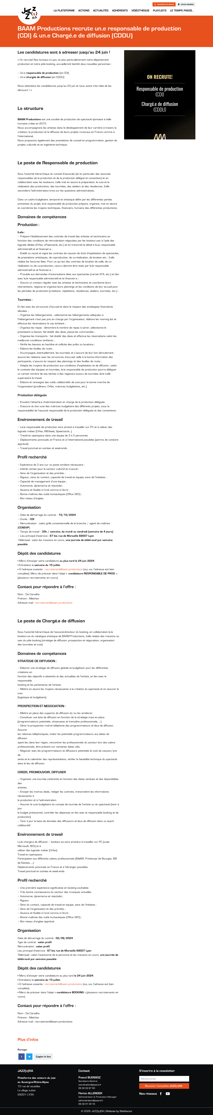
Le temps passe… (182, 10)
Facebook (161, 1094)
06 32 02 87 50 (86, 1088)
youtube (168, 1094)
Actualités (101, 10)
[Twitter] (29, 1056)
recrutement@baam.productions (64, 569)
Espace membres (187, 4)
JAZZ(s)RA (29, 13)
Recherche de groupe (165, 4)
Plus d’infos (28, 1040)
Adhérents (120, 10)
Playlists (160, 10)
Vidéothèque (140, 10)
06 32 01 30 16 (86, 1104)
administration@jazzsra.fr (90, 1100)
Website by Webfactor (119, 1111)
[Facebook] (21, 1056)
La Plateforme (64, 10)
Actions (84, 10)
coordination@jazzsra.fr (89, 1085)
